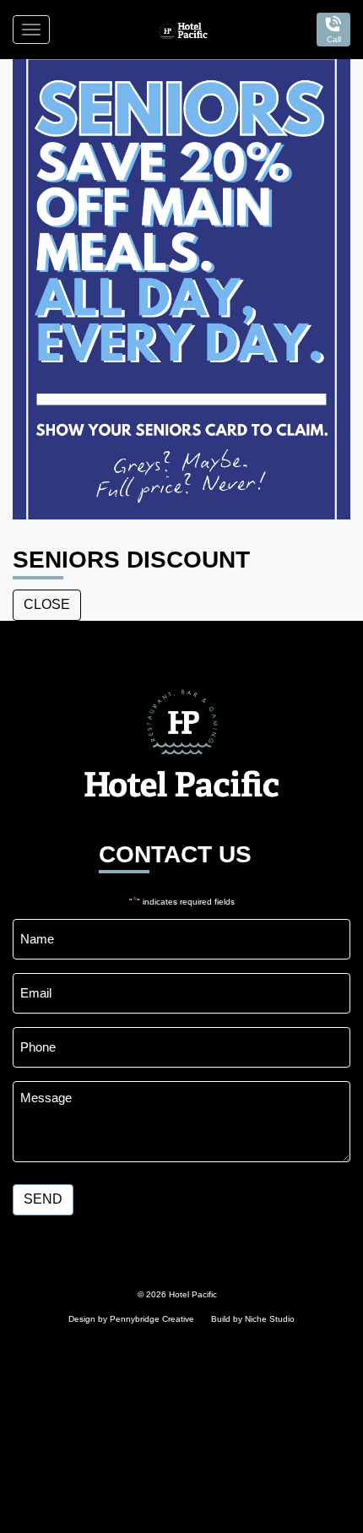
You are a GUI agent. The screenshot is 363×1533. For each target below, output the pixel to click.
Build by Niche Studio (253, 1319)
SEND (43, 1199)
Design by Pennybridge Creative (131, 1319)
